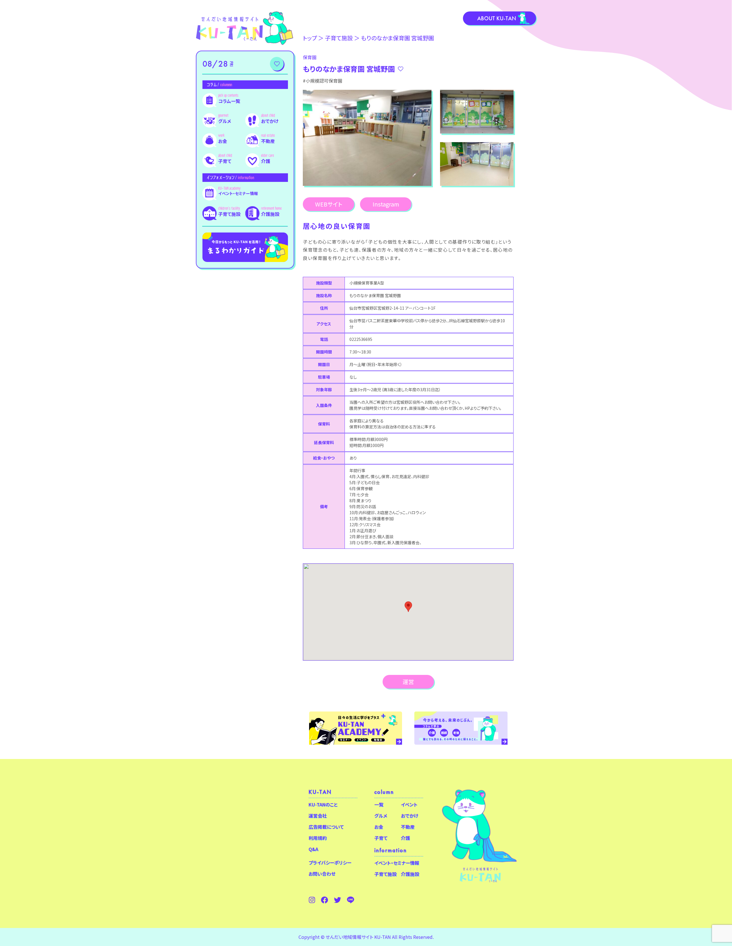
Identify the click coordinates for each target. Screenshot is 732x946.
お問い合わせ (322, 873)
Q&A (313, 849)
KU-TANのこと (323, 804)
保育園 (310, 57)
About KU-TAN (496, 18)
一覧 (378, 804)
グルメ (224, 121)
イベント (409, 804)
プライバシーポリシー (330, 862)
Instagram (386, 204)
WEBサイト (328, 204)
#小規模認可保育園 (322, 80)
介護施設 (270, 213)
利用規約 (318, 837)
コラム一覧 (229, 101)
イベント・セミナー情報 (238, 193)
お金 (222, 141)
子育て (224, 161)
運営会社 (318, 815)
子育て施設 (229, 213)
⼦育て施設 (339, 38)
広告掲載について (326, 826)
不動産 (268, 141)
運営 (408, 681)
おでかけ (270, 121)
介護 (265, 161)
